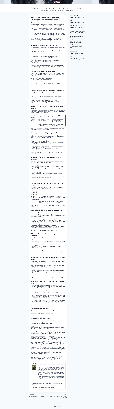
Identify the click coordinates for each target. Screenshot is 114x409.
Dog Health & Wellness (35, 8)
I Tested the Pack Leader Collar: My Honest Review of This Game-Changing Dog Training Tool (76, 41)
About (43, 6)
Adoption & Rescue (62, 8)
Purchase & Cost (60, 10)
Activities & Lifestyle (53, 8)
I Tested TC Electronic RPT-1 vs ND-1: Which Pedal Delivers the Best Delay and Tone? (77, 19)
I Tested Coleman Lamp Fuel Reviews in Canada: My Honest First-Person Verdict (77, 55)
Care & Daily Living (44, 10)
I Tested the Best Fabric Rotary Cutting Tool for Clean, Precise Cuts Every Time (77, 46)
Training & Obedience (69, 10)
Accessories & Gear (44, 8)
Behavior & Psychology (71, 8)
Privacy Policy (69, 6)
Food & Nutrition (52, 10)
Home (39, 6)
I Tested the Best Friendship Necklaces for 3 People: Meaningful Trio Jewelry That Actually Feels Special (47, 384)
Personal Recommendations (59, 6)
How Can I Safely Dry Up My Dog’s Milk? (36, 395)
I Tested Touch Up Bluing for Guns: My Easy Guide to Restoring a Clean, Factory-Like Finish (77, 24)
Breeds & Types (80, 8)
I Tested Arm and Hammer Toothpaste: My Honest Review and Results (43, 387)
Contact (74, 6)
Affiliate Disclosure (49, 6)
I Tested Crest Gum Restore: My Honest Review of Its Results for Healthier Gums (77, 32)
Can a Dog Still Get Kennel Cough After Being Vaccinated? (58, 396)
